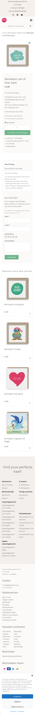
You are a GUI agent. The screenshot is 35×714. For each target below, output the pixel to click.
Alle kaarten (7, 631)
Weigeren (17, 702)
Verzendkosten (7, 610)
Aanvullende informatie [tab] (13, 168)
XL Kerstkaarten (24, 485)
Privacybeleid (20, 711)
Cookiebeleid (13, 711)
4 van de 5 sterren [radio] (14, 237)
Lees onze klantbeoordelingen (18, 11)
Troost (16, 639)
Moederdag (17, 631)
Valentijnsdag (18, 647)
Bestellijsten (6, 602)
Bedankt (4, 488)
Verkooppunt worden (9, 620)
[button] (32, 676)
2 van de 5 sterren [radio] (8, 237)
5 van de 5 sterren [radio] (16, 237)
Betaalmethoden (7, 607)
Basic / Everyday (7, 485)
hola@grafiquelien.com (11, 585)
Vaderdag (17, 644)
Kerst (4, 647)
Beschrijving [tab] (9, 164)
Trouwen (16, 642)
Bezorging (5, 605)
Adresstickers (23, 495)
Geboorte (6, 642)
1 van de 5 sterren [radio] (6, 237)
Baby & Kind (6, 495)
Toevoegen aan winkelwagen (17, 133)
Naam (7, 216)
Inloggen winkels (7, 600)
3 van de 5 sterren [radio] (11, 237)
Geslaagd (6, 644)
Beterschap (21, 33)
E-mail (7, 225)
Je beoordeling (10, 241)
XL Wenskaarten (24, 488)
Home (4, 33)
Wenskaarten (12, 33)
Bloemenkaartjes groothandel (12, 656)
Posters (21, 498)
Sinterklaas (17, 636)
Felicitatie (6, 639)
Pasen (16, 634)
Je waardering (9, 234)
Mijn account (6, 597)
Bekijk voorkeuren (17, 707)
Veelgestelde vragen (9, 612)
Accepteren (17, 696)
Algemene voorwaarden (10, 615)
